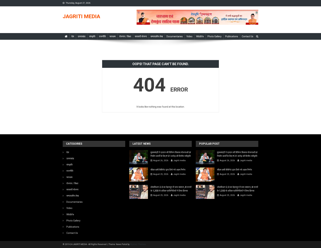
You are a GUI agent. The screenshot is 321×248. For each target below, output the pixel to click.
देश (72, 36)
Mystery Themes (138, 244)
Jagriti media (179, 160)
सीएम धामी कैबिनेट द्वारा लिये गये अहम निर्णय (167, 169)
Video (189, 36)
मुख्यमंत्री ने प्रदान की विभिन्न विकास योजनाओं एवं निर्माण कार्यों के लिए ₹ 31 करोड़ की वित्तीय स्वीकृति (170, 154)
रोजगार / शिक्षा (125, 36)
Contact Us (247, 36)
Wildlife (200, 36)
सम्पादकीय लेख (156, 36)
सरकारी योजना (141, 36)
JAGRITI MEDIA (81, 16)
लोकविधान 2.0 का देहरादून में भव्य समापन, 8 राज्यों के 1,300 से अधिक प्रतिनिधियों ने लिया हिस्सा (170, 189)
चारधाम (113, 36)
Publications (231, 36)
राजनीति (102, 36)
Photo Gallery (214, 36)
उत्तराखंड (81, 36)
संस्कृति (92, 36)
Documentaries (175, 36)
